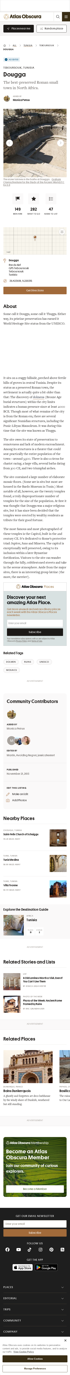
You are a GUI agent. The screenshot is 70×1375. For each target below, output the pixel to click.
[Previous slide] (9, 143)
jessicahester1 (46, 755)
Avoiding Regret (26, 755)
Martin (11, 755)
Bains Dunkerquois (17, 1091)
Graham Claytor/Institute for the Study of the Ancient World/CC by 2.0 (33, 182)
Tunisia (32, 920)
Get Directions (35, 290)
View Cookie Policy (23, 1352)
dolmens (38, 397)
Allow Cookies (35, 1359)
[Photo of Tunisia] (13, 925)
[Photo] (58, 838)
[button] (17, 198)
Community (12, 1320)
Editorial (10, 1298)
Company (10, 1331)
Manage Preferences (35, 1368)
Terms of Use (37, 641)
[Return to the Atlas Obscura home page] (23, 16)
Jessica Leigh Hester (36, 986)
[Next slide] (60, 143)
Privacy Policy (21, 641)
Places (8, 1287)
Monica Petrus (21, 100)
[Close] (65, 1340)
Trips (7, 1309)
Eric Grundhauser (35, 1009)
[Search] (58, 16)
